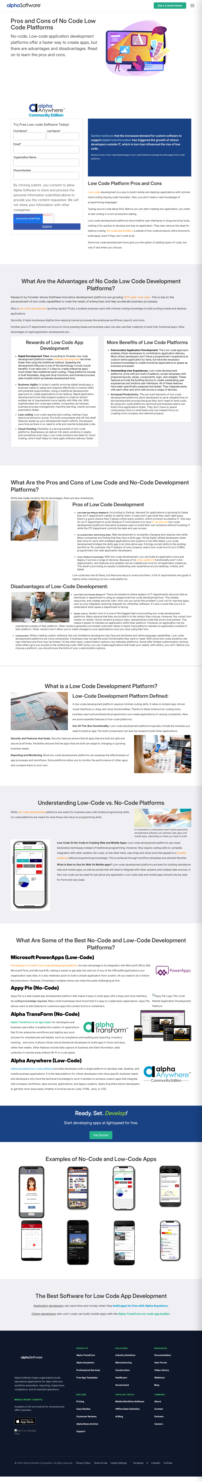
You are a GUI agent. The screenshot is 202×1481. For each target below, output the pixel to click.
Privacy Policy (83, 1463)
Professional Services (88, 1370)
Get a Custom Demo (170, 5)
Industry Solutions (125, 1355)
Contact (158, 1408)
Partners (159, 1416)
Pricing (80, 1401)
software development (66, 359)
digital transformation (116, 140)
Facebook (138, 1463)
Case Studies (83, 1408)
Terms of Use (100, 1463)
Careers (158, 1423)
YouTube (167, 1463)
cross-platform (145, 559)
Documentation (162, 1355)
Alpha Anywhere (85, 1362)
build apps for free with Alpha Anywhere (140, 1305)
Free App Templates (87, 1377)
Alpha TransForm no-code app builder (144, 1313)
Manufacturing (123, 1362)
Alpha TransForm (85, 1355)
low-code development (33, 308)
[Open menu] (192, 5)
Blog (156, 1385)
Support (80, 1431)
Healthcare (121, 1377)
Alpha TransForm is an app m (28, 1022)
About (157, 1401)
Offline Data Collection (127, 1408)
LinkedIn (155, 1463)
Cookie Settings (118, 1463)
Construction (122, 1370)
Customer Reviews (86, 1416)
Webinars (159, 1377)
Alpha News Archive (87, 1423)
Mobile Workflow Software (129, 1401)
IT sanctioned (159, 521)
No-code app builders (120, 230)
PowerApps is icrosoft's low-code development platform (44, 965)
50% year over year (137, 297)
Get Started (100, 1135)
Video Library (161, 1370)
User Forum (160, 1362)
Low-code (94, 192)
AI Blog (119, 1416)
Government (122, 1385)
